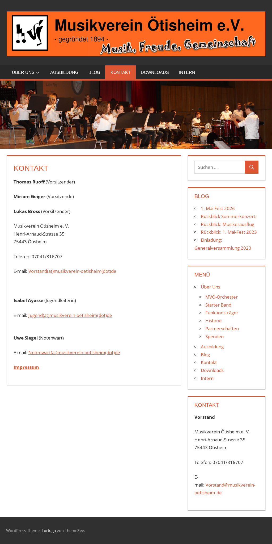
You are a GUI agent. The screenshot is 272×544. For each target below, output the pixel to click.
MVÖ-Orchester (221, 297)
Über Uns (23, 72)
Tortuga (49, 530)
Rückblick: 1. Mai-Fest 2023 (229, 232)
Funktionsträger (221, 312)
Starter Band (218, 305)
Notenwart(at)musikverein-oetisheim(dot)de (74, 352)
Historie (213, 320)
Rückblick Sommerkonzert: (229, 216)
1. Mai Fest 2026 (218, 208)
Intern (187, 72)
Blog (94, 72)
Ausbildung (64, 72)
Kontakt (120, 72)
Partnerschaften (222, 328)
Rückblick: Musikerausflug (227, 224)
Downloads (155, 72)
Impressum (26, 367)
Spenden (214, 336)
